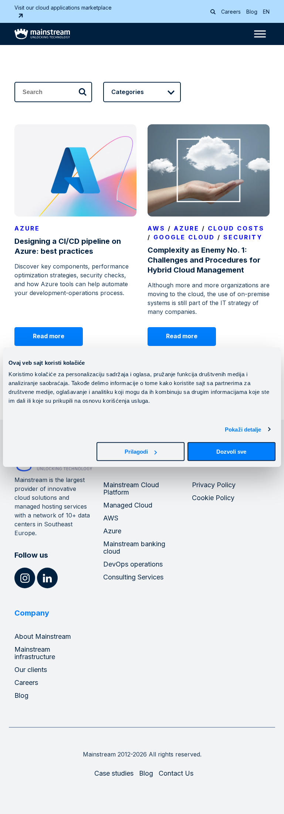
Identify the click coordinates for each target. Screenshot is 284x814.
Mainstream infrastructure (34, 653)
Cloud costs (236, 228)
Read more (48, 336)
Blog (251, 11)
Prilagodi (136, 451)
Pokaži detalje (243, 429)
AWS (110, 518)
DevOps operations (133, 564)
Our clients (30, 669)
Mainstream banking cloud (134, 547)
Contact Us (176, 773)
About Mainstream (42, 636)
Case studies (113, 773)
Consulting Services (133, 577)
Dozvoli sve (231, 451)
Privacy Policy (214, 485)
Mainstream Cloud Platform (131, 488)
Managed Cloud (127, 505)
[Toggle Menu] (260, 34)
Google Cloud (184, 237)
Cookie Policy (213, 498)
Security (243, 237)
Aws (156, 228)
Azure (27, 228)
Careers (231, 11)
